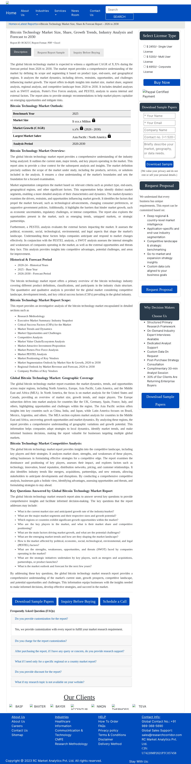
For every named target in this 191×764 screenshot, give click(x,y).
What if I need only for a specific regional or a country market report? (55, 661)
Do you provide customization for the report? (41, 618)
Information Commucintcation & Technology (69, 730)
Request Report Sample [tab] (51, 52)
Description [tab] (20, 51)
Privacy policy (108, 730)
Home (11, 13)
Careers (17, 726)
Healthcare (62, 721)
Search (119, 17)
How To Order (108, 721)
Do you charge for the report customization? (41, 640)
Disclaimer (105, 739)
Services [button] (60, 11)
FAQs (101, 726)
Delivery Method (110, 744)
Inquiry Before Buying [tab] (86, 52)
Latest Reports (28, 23)
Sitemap (17, 735)
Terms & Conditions (112, 735)
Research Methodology (71, 744)
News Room (75, 13)
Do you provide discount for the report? (38, 671)
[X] (150, 761)
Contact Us (95, 13)
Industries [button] (42, 11)
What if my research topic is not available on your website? (49, 682)
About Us (25, 13)
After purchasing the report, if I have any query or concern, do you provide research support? (69, 651)
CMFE (59, 739)
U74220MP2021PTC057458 (159, 753)
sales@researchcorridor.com (162, 735)
